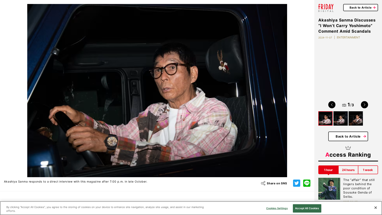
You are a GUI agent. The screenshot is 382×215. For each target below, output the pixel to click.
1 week (368, 170)
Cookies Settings (277, 208)
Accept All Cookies (307, 208)
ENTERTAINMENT (348, 37)
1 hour (328, 170)
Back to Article (361, 7)
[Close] (375, 207)
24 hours (348, 170)
